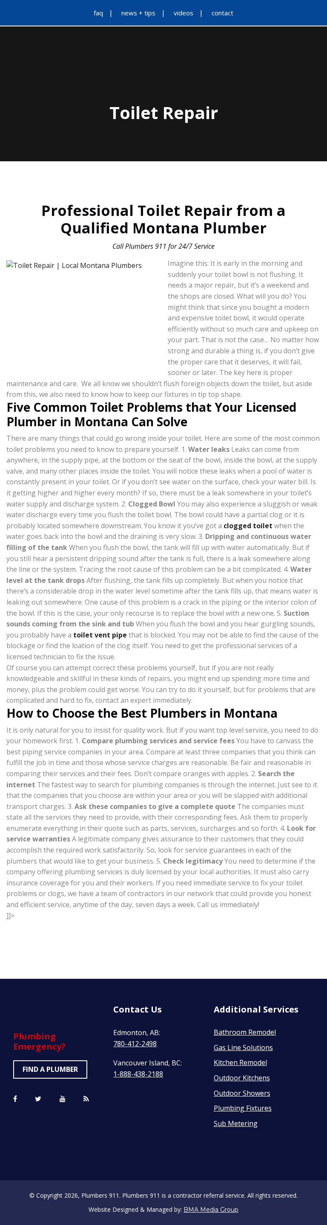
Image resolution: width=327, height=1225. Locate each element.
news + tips (138, 13)
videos (183, 13)
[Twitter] (38, 1099)
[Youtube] (62, 1099)
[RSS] (86, 1099)
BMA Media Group (211, 1209)
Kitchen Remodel (240, 1062)
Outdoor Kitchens (242, 1077)
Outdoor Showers (242, 1093)
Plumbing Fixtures (243, 1108)
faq (98, 13)
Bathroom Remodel (245, 1032)
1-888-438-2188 (138, 1074)
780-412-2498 (135, 1043)
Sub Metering (236, 1123)
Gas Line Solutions (243, 1047)
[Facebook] (15, 1099)
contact (222, 13)
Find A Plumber (50, 1069)
